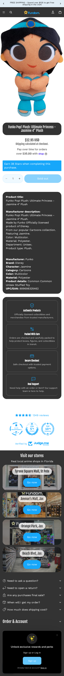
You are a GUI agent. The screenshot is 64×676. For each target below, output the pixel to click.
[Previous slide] (3, 3)
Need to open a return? (22, 588)
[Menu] (4, 12)
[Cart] (60, 12)
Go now (32, 482)
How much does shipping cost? (27, 609)
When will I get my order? (23, 602)
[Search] (10, 12)
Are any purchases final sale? (26, 595)
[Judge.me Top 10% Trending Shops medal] (47, 428)
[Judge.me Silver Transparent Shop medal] (16, 428)
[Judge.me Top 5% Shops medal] (32, 428)
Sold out (42, 178)
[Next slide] (60, 3)
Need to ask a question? (22, 580)
